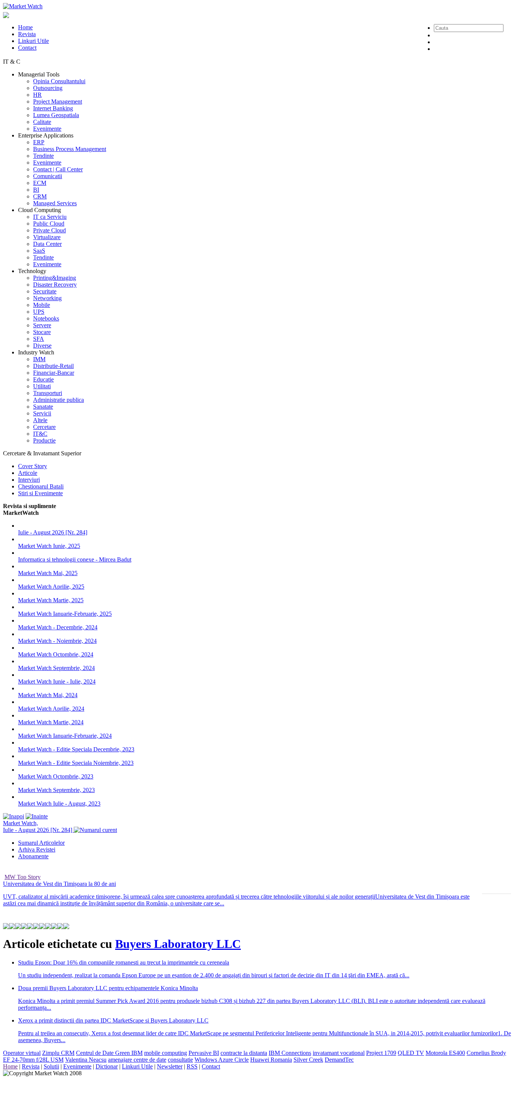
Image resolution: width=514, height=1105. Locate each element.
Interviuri (29, 479)
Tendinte (43, 156)
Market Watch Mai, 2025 (48, 573)
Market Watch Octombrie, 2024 (55, 654)
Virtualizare (47, 237)
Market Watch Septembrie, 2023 (56, 790)
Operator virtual (22, 1053)
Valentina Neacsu (85, 1059)
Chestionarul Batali (41, 486)
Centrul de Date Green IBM (109, 1053)
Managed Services (55, 203)
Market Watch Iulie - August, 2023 (59, 803)
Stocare (42, 332)
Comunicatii (47, 176)
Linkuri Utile (33, 41)
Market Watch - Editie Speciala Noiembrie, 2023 (76, 763)
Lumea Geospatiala (56, 115)
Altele (40, 420)
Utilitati (42, 386)
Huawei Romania (271, 1059)
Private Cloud (49, 230)
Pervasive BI (204, 1053)
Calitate (42, 122)
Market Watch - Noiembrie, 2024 (57, 641)
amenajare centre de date (137, 1059)
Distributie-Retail (53, 366)
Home (25, 27)
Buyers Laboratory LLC (178, 944)
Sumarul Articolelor (41, 842)
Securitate (44, 291)
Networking (47, 298)
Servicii (42, 413)
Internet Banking (53, 108)
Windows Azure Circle (222, 1059)
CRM (40, 196)
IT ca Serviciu (50, 217)
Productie (44, 440)
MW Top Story (23, 877)
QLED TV (411, 1053)
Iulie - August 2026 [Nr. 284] (52, 532)
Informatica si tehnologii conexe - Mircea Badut (74, 559)
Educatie (43, 379)
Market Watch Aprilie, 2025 (51, 586)
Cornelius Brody (486, 1053)
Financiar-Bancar (53, 372)
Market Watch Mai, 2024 (48, 695)
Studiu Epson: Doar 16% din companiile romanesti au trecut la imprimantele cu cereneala (123, 962)
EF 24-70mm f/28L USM (33, 1059)
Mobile (41, 305)
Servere (42, 325)
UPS (38, 311)
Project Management (57, 101)
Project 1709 (381, 1053)
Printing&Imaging (54, 278)
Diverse (42, 345)
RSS (192, 1066)
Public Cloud (48, 223)
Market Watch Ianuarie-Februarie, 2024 (65, 736)
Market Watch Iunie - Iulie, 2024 (57, 681)
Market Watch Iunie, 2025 (49, 546)
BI (36, 189)
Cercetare (44, 427)
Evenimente (47, 128)
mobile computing (165, 1053)
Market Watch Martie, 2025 (51, 600)
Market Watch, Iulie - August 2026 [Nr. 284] (38, 826)
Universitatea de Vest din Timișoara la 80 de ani (59, 884)
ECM (39, 183)
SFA (38, 339)
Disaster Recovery (55, 284)
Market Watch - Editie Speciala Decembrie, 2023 (76, 749)
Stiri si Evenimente (40, 493)
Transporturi (47, 393)
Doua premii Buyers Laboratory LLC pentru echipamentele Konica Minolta (108, 988)
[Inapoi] (13, 816)
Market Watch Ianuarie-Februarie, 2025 (65, 613)
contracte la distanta (244, 1053)
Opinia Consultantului (59, 81)
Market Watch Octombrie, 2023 (55, 776)
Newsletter (169, 1066)
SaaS (39, 250)
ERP (38, 142)
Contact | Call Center (58, 169)
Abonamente (33, 856)
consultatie (180, 1059)
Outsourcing (47, 88)
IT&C (40, 433)
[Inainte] (37, 816)
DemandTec (339, 1059)
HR (37, 95)
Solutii (51, 1066)
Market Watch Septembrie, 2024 (56, 668)
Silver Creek (308, 1059)
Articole (27, 473)
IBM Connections (290, 1053)
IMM (39, 359)
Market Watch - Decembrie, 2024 (57, 627)
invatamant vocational (339, 1053)
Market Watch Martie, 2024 (51, 722)
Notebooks (46, 318)
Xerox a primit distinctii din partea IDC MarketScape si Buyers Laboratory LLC (113, 1020)
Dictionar (107, 1066)
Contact (27, 47)
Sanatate (43, 406)
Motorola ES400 (445, 1053)
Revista (27, 34)
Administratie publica (58, 400)
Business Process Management (69, 149)
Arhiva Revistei (36, 849)
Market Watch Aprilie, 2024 (51, 708)
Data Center (47, 244)
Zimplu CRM (58, 1053)
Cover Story (32, 466)
